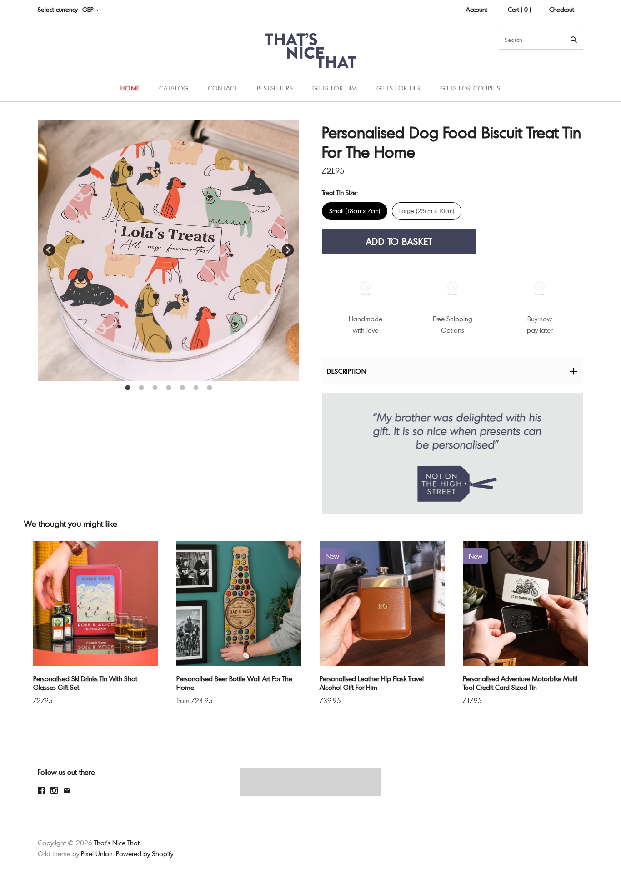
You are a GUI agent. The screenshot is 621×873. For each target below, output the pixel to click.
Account (476, 9)
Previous (49, 250)
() (593, 88)
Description (346, 371)
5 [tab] (182, 388)
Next (288, 250)
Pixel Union (97, 853)
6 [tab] (195, 388)
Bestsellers (275, 88)
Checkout (561, 9)
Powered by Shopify (144, 853)
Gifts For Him (334, 88)
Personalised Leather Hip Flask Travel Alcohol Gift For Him (372, 682)
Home (130, 88)
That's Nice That (117, 842)
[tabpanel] (168, 250)
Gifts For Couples (470, 88)
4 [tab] (168, 388)
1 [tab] (127, 388)
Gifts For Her (398, 88)
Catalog (174, 88)
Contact (223, 88)
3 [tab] (155, 388)
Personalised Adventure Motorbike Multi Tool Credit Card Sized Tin (520, 682)
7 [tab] (209, 388)
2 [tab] (141, 388)
